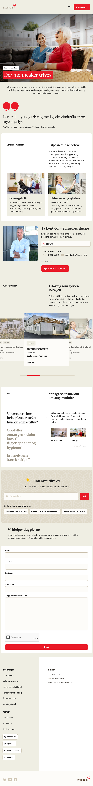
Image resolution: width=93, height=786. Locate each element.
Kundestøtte (11, 737)
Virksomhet (9, 584)
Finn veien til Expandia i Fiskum (60, 682)
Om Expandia (8, 675)
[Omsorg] (78, 435)
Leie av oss (8, 717)
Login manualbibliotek (12, 687)
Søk (84, 496)
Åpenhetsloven (9, 698)
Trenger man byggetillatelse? (74, 511)
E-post (7, 562)
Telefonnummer (11, 573)
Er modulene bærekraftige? (18, 457)
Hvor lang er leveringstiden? (16, 511)
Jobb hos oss (9, 729)
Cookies (10, 757)
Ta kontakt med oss (60, 416)
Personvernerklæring (12, 693)
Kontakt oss (82, 7)
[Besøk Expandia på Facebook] (15, 779)
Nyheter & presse (10, 681)
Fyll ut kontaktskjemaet (55, 268)
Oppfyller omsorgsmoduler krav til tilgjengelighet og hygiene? (21, 439)
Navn (7, 550)
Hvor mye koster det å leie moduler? (45, 511)
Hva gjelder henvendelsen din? (16, 596)
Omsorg (31, 343)
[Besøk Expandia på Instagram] (4, 779)
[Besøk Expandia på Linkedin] (10, 779)
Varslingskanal (9, 704)
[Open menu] (69, 7)
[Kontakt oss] (59, 435)
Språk (9, 743)
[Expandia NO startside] (9, 6)
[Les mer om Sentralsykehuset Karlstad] (46, 339)
